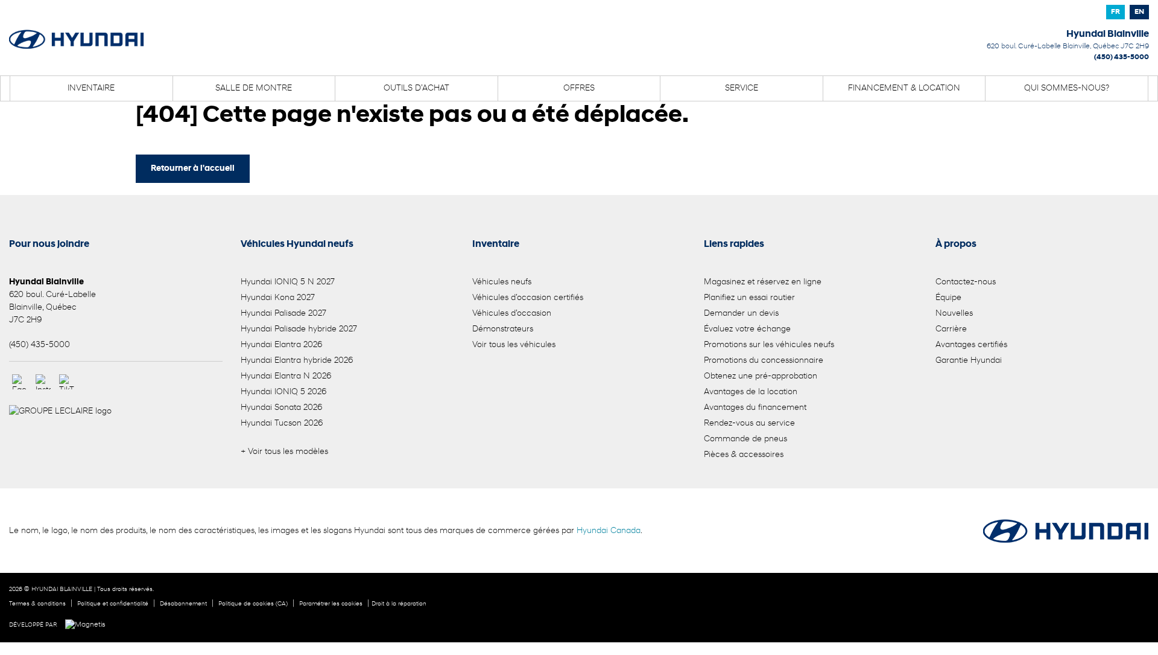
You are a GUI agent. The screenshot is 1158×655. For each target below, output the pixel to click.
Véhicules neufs (501, 282)
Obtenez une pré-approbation (760, 376)
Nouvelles (954, 313)
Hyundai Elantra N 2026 (286, 376)
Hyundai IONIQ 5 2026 (283, 392)
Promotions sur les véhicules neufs (769, 345)
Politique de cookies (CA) (253, 604)
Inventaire (91, 88)
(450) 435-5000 (1121, 57)
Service (741, 88)
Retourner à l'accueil (193, 168)
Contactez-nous (965, 282)
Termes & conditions (37, 604)
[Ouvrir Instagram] (43, 381)
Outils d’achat (416, 88)
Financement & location (904, 88)
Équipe (948, 297)
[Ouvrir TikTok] (66, 381)
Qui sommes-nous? (1066, 88)
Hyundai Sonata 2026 (281, 407)
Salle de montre (253, 88)
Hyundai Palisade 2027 (283, 313)
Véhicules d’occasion (511, 313)
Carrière (951, 329)
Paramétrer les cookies (330, 604)
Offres (579, 88)
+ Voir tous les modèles (284, 451)
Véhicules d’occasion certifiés (527, 297)
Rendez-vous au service (749, 423)
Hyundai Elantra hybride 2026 (297, 360)
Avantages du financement (755, 407)
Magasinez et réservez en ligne (762, 282)
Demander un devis (741, 313)
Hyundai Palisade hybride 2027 (299, 329)
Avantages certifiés (971, 345)
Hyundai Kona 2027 (278, 297)
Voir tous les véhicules (513, 345)
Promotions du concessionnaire (763, 360)
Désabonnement (183, 604)
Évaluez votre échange (747, 329)
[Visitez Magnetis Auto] (88, 624)
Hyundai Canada (609, 530)
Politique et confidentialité (112, 604)
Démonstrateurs (502, 329)
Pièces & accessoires (743, 454)
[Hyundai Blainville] (76, 31)
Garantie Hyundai (968, 360)
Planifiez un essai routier (749, 297)
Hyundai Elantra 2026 (281, 345)
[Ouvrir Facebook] (19, 381)
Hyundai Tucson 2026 (282, 423)
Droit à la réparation (399, 604)
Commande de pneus (745, 439)
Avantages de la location (750, 392)
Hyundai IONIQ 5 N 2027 (288, 282)
